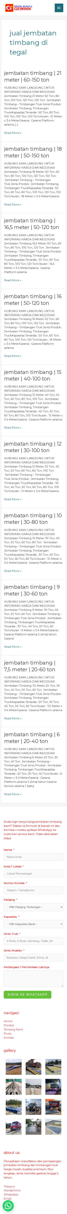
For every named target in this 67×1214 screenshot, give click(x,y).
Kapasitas (10, 917)
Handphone (12, 1190)
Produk (9, 1025)
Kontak (9, 1037)
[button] (8, 1205)
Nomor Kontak (14, 883)
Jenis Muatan (13, 950)
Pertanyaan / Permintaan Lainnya (26, 967)
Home (8, 1021)
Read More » (12, 133)
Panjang (9, 899)
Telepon (9, 1186)
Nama (8, 850)
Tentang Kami (13, 1029)
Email (7, 1198)
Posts (7, 1033)
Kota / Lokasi (12, 866)
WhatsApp (11, 1194)
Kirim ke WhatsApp (27, 994)
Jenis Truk (11, 934)
